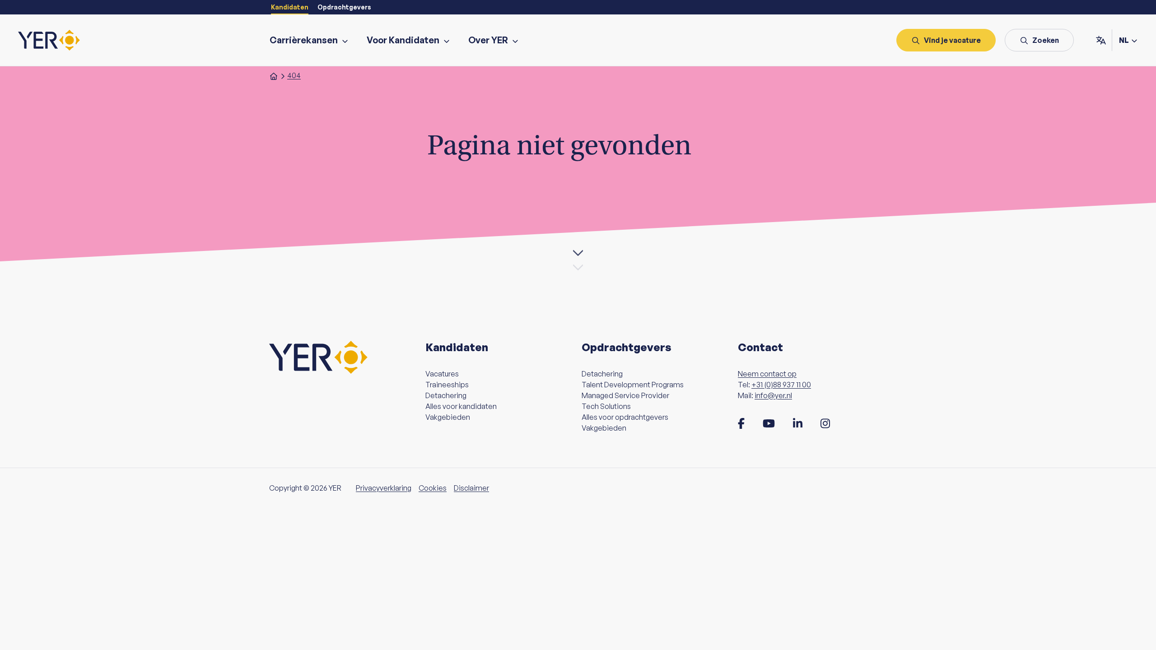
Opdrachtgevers (344, 7)
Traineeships (447, 384)
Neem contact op (767, 373)
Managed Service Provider (625, 395)
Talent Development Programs (633, 384)
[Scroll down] (578, 254)
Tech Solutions (606, 406)
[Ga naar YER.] (273, 75)
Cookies (433, 487)
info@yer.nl (773, 395)
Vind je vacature (952, 40)
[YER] (49, 40)
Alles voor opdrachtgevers (625, 417)
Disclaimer (471, 487)
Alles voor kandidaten (461, 406)
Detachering (445, 395)
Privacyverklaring (383, 487)
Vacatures (442, 373)
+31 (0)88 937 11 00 (781, 384)
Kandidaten (289, 7)
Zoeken (1045, 40)
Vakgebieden (447, 417)
